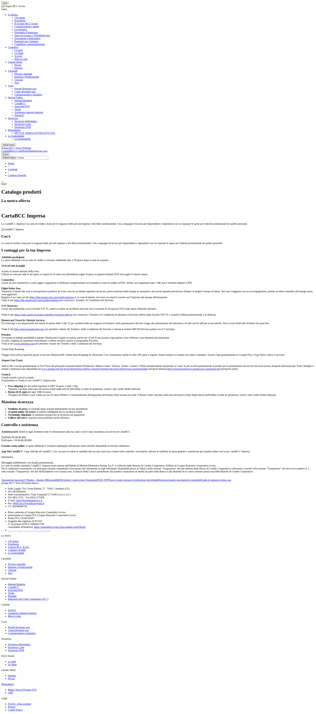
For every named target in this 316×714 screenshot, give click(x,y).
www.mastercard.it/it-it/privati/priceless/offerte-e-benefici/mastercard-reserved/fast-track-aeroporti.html (94, 369)
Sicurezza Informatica (25, 121)
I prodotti (12, 71)
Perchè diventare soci (25, 88)
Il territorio (20, 20)
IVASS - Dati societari (19, 703)
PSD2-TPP (102, 480)
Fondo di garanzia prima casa (216, 480)
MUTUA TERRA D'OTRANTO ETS (34, 133)
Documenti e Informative (27, 38)
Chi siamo (19, 17)
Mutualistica (14, 130)
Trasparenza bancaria (12, 480)
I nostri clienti (15, 62)
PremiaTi (19, 115)
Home (11, 163)
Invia (5, 3)
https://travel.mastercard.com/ (29, 329)
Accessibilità (194, 480)
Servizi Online (15, 97)
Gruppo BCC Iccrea (18, 547)
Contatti (5, 151)
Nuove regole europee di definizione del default (133, 480)
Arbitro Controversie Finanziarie (80, 480)
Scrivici (18, 56)
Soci (16, 82)
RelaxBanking (30, 151)
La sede (18, 50)
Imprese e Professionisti (26, 76)
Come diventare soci (25, 91)
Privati (17, 65)
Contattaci (13, 47)
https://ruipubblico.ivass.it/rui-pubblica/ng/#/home (60, 527)
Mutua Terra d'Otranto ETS (22, 689)
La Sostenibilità (16, 136)
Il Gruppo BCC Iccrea (26, 23)
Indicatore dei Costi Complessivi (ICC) (28, 599)
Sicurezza (13, 118)
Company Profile (17, 550)
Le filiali (18, 53)
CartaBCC (20, 103)
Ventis (17, 109)
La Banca (13, 14)
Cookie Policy (15, 709)
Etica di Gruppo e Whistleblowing (32, 35)
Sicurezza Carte (22, 124)
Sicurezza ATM (22, 127)
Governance (20, 29)
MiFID (59, 480)
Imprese (18, 68)
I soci (10, 85)
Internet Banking (23, 100)
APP (10, 692)
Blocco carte (20, 59)
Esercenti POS (22, 106)
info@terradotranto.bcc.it (29, 500)
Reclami (51, 480)
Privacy (12, 706)
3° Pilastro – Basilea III (35, 480)
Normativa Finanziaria (26, 32)
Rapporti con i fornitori (26, 41)
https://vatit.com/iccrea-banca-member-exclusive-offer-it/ (43, 314)
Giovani (18, 79)
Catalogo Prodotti (17, 175)
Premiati (12, 596)
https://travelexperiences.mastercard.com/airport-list (194, 369)
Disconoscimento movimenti (172, 480)
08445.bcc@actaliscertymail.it (28, 503)
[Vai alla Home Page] (16, 148)
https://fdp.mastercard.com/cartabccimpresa (52, 297)
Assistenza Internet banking (28, 112)
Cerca (5, 154)
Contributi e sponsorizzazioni (29, 44)
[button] (158, 9)
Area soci (42, 151)
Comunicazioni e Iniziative (28, 94)
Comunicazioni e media (26, 26)
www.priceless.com (24, 343)
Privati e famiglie (23, 73)
